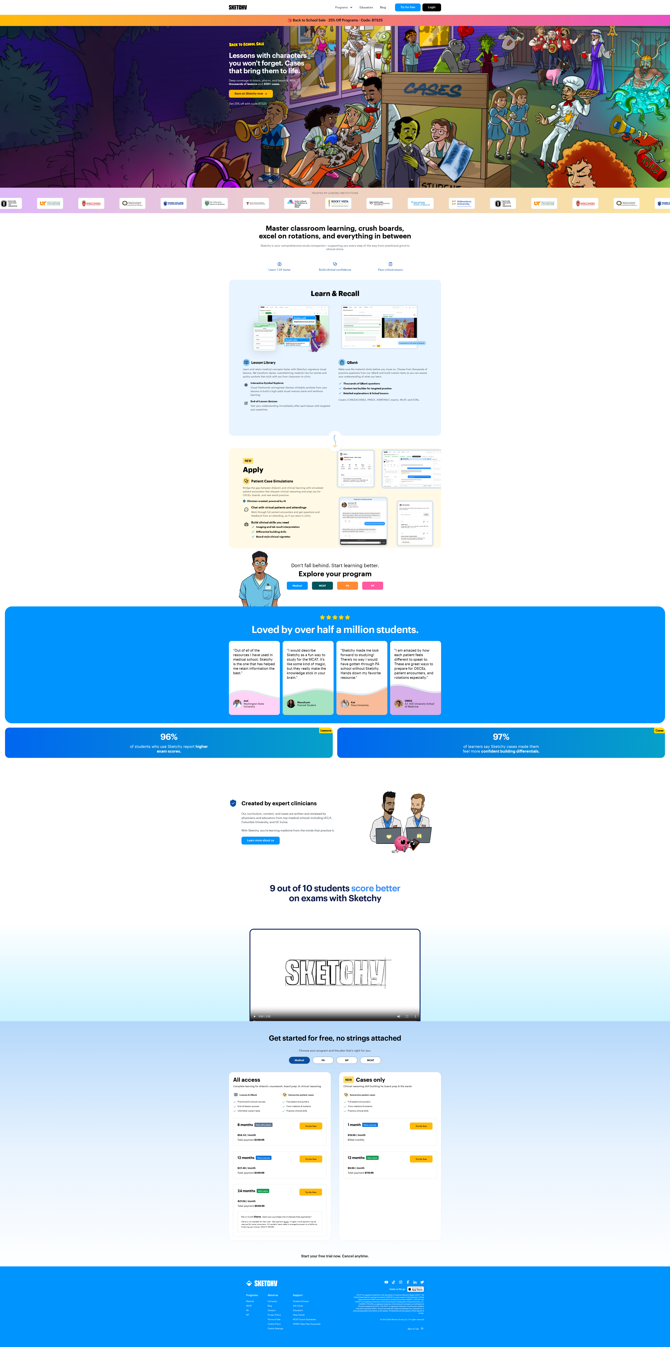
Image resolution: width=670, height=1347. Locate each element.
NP (247, 1315)
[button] (344, 7)
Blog (383, 7)
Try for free (408, 7)
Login (432, 7)
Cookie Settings (275, 1328)
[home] (238, 7)
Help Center (299, 1315)
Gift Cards (298, 1305)
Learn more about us (260, 840)
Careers (272, 1310)
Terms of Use (274, 1319)
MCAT (249, 1305)
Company (272, 1301)
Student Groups (301, 1301)
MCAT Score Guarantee (304, 1319)
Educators (366, 7)
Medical (250, 1301)
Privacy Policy (274, 1315)
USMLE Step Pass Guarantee (307, 1324)
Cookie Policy (274, 1324)
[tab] (299, 1060)
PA (247, 1310)
